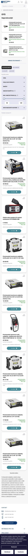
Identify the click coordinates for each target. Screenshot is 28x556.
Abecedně (11, 71)
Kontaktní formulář (9, 522)
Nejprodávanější (6, 67)
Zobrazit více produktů (14, 60)
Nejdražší (4, 71)
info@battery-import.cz (10, 511)
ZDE (18, 543)
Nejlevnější (16, 67)
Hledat (24, 6)
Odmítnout (7, 552)
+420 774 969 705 (9, 517)
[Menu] (26, 2)
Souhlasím (21, 552)
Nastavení (14, 547)
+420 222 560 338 (9, 514)
